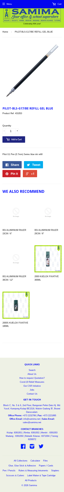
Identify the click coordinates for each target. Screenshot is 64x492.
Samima (33, 485)
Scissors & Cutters (15, 475)
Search (32, 370)
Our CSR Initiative (32, 386)
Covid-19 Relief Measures (32, 382)
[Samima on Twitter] (41, 447)
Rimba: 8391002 (31, 432)
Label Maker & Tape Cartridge (41, 475)
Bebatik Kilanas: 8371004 (37, 436)
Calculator (35, 460)
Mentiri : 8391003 (49, 432)
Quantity (6, 125)
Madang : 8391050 (14, 436)
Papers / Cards (46, 465)
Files (45, 460)
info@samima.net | (32, 419)
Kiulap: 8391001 (15, 432)
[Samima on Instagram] (32, 447)
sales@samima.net (32, 422)
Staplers (55, 470)
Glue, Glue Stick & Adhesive (22, 465)
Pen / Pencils (9, 470)
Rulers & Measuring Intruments (33, 470)
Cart (59, 4)
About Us (32, 374)
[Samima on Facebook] (23, 447)
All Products (31, 480)
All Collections (20, 460)
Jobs (32, 390)
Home (5, 32)
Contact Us (32, 394)
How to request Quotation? (32, 378)
